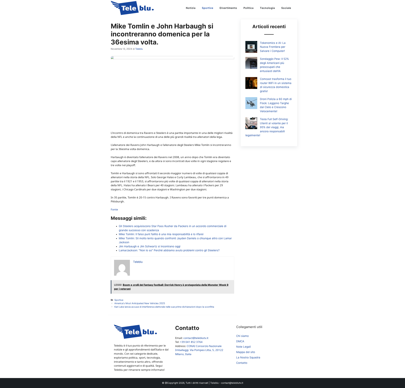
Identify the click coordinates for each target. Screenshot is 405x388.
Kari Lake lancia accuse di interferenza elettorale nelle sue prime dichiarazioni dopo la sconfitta (164, 306)
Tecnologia (267, 7)
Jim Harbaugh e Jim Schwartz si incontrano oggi (149, 246)
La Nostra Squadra (248, 357)
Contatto (241, 362)
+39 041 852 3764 (191, 342)
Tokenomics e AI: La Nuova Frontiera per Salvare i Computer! (273, 47)
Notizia (191, 7)
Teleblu (214, 382)
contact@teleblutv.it (195, 338)
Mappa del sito (245, 352)
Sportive (207, 7)
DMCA (240, 341)
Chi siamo (242, 336)
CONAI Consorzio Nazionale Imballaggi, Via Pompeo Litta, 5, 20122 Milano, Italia (199, 350)
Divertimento (228, 7)
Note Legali (243, 346)
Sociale (286, 7)
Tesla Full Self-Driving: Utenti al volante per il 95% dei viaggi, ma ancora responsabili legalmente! (266, 127)
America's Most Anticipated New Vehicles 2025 (139, 303)
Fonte (114, 209)
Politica (248, 7)
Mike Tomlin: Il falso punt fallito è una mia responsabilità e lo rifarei (161, 234)
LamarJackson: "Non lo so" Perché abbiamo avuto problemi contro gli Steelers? (169, 250)
